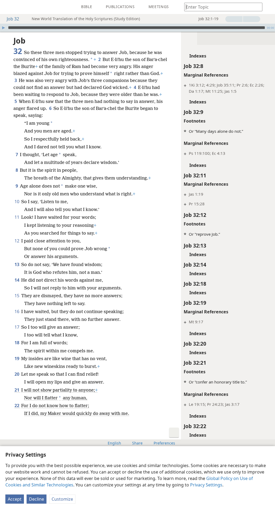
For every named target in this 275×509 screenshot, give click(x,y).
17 (17, 327)
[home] (8, 7)
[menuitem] (8, 7)
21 (17, 390)
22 (17, 405)
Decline (36, 499)
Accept (14, 499)
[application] (137, 28)
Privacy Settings (206, 485)
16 (17, 311)
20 (17, 374)
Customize (62, 499)
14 (17, 280)
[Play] (3, 28)
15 (17, 296)
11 (17, 217)
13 (17, 264)
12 (17, 241)
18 (17, 343)
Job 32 (13, 19)
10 (17, 202)
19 (17, 358)
